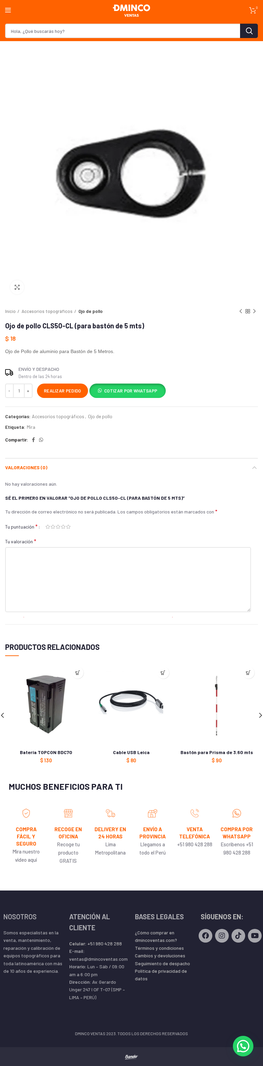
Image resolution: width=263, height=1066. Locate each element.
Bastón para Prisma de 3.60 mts (216, 752)
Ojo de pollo (90, 311)
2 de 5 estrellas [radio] (52, 527)
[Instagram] (222, 936)
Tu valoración (20, 541)
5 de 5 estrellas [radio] (68, 527)
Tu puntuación (21, 526)
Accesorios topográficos (47, 311)
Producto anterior (240, 311)
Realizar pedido (62, 390)
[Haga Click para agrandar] (17, 287)
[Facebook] (205, 936)
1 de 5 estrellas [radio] (47, 527)
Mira (31, 427)
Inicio (10, 311)
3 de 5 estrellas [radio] (58, 527)
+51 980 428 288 (95, 943)
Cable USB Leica (131, 752)
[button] (127, 392)
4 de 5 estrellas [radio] (63, 527)
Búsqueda (249, 31)
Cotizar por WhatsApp (130, 390)
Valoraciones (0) (26, 467)
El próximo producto (254, 311)
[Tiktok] (238, 936)
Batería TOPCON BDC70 (46, 752)
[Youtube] (255, 936)
